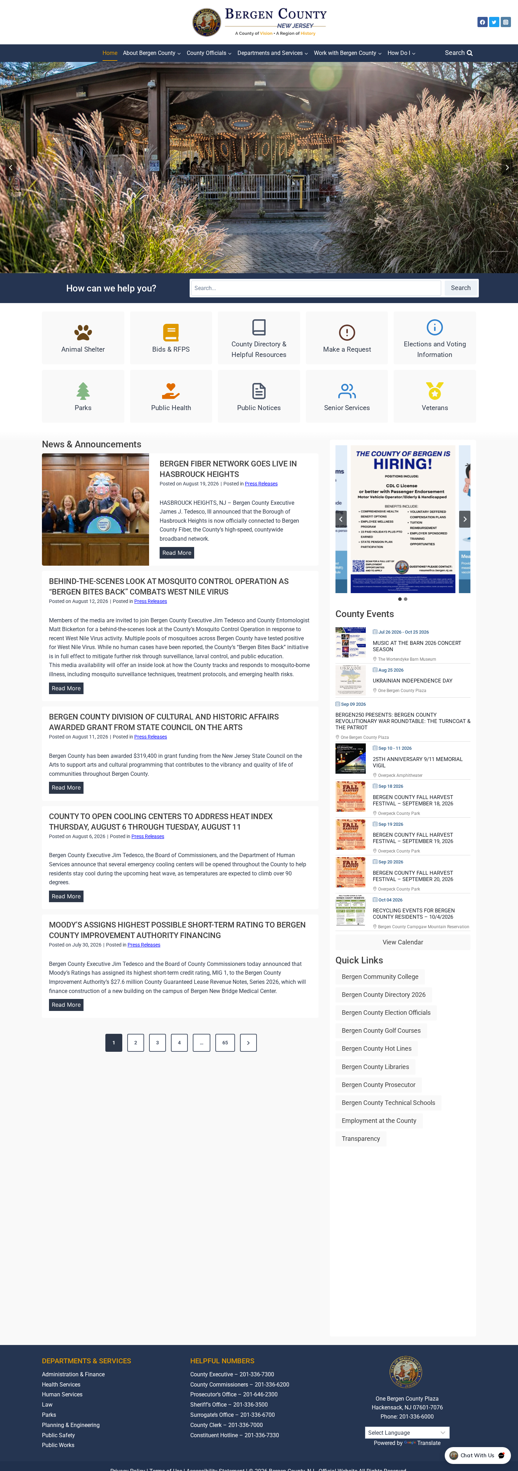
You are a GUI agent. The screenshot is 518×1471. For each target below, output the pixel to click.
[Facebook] (482, 22)
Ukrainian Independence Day (412, 681)
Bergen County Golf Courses (381, 1030)
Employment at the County (379, 1120)
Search (461, 287)
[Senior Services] (347, 396)
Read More (178, 554)
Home (110, 53)
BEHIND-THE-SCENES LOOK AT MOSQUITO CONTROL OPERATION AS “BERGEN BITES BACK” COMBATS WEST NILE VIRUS (169, 586)
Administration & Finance (73, 1374)
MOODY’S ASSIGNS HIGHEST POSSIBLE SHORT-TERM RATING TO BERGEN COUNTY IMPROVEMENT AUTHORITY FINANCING (177, 930)
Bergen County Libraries (375, 1066)
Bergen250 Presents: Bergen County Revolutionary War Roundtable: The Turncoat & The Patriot (402, 721)
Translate (428, 1443)
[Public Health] (171, 396)
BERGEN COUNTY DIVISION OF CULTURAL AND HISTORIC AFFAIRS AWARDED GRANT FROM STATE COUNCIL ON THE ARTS (164, 722)
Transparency (361, 1138)
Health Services (61, 1384)
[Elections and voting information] (435, 338)
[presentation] (95, 509)
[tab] (400, 599)
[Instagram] (506, 22)
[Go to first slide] (464, 519)
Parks (49, 1415)
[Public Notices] (259, 396)
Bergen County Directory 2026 (384, 994)
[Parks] (83, 396)
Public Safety (58, 1435)
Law (47, 1404)
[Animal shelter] (83, 338)
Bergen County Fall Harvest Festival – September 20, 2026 (413, 876)
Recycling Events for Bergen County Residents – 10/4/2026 (414, 913)
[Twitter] (494, 22)
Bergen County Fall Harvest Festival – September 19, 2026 (413, 838)
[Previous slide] (341, 519)
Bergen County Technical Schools (388, 1102)
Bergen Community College (380, 976)
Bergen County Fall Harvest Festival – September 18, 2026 (413, 800)
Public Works (58, 1445)
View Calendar (403, 942)
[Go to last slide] (11, 167)
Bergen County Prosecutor (378, 1084)
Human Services (62, 1394)
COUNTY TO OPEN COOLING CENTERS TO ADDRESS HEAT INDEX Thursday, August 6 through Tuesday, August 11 (161, 821)
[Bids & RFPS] (171, 338)
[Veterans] (435, 396)
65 (225, 1042)
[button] (403, 519)
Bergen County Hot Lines (377, 1048)
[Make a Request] (347, 338)
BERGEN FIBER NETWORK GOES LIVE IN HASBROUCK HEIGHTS (228, 469)
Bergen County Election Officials (386, 1012)
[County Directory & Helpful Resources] (259, 338)
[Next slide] (507, 167)
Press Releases (261, 483)
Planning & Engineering (71, 1425)
